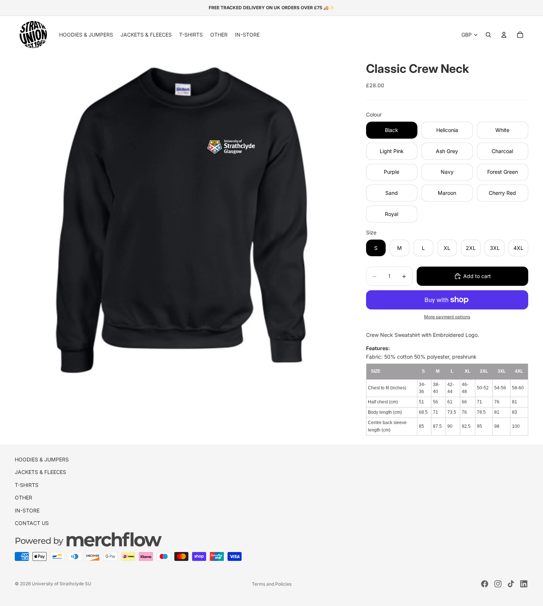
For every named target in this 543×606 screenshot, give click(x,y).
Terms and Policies (271, 584)
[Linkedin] (523, 583)
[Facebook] (484, 583)
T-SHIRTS (26, 485)
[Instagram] (498, 583)
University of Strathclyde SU (61, 583)
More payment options (447, 316)
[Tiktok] (510, 583)
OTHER (23, 497)
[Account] (504, 35)
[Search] (488, 35)
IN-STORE (27, 510)
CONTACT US (32, 523)
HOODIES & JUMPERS (42, 459)
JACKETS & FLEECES (40, 472)
